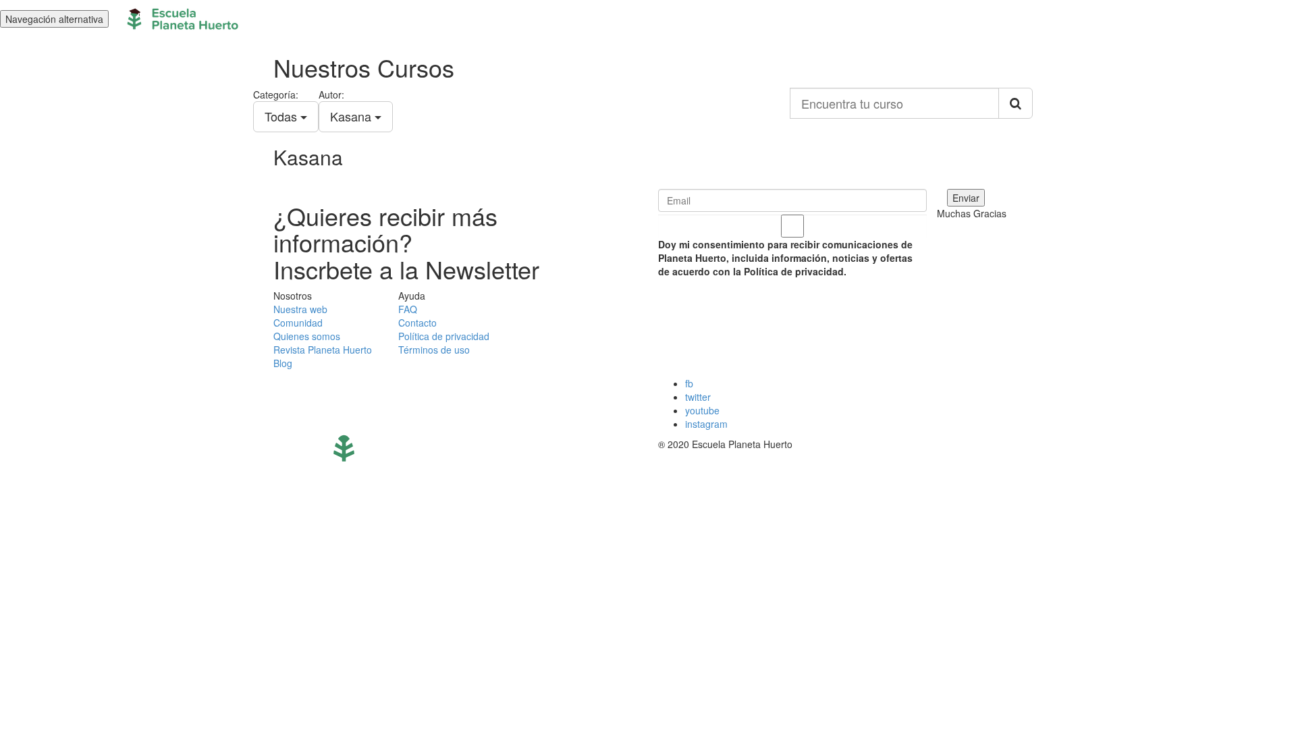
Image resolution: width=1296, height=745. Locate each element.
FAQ (407, 309)
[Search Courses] (1015, 103)
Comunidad (298, 322)
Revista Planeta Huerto (322, 349)
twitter (698, 397)
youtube (702, 410)
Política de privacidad (443, 336)
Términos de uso (434, 349)
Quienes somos (306, 336)
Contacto (417, 322)
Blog (282, 363)
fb (689, 383)
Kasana (352, 116)
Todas (282, 116)
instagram (706, 424)
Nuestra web (300, 309)
